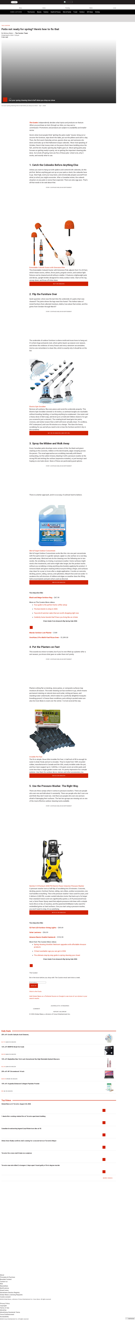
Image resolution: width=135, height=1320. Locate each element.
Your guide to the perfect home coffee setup (50, 605)
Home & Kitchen (16, 12)
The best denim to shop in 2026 (46, 609)
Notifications (4, 1288)
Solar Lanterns (35, 932)
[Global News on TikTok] (42, 1273)
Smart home (4, 1290)
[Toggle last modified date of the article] (20, 35)
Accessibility (4, 1317)
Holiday (97, 12)
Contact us (3, 1281)
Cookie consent (5, 1297)
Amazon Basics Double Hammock (42, 937)
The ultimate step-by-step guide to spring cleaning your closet (57, 955)
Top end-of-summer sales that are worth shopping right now (56, 613)
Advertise (3, 1310)
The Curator (31, 12)
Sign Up (33, 985)
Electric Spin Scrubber (37, 407)
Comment (36, 1008)
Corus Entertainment (7, 1314)
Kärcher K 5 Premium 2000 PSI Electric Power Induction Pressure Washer (56, 886)
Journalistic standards (60, 1006)
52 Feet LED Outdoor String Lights (42, 928)
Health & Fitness (56, 12)
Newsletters (4, 1286)
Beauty (39, 12)
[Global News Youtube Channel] (70, 1258)
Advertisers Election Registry (10, 1292)
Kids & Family (67, 12)
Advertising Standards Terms (10, 1312)
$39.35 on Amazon (58, 775)
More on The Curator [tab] (37, 602)
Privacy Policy (5, 1303)
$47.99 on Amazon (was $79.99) (59, 433)
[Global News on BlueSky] (97, 1273)
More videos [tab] (50, 602)
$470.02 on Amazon (59, 912)
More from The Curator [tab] (38, 942)
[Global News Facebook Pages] (14, 1258)
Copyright (3, 1306)
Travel (75, 12)
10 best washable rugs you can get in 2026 (50, 951)
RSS (1, 1284)
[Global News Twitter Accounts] (42, 1258)
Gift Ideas (90, 12)
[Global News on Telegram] (70, 1273)
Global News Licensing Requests (11, 1295)
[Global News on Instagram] (97, 1258)
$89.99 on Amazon (58, 582)
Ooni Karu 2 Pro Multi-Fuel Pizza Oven (44, 637)
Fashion (46, 12)
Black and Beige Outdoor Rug (40, 597)
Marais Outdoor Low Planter (40, 633)
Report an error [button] (59, 1011)
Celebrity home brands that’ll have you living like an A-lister (56, 617)
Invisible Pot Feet (35, 757)
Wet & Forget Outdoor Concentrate (42, 551)
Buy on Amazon (58, 284)
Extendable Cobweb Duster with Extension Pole (47, 267)
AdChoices (131, 1318)
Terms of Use (4, 1308)
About (2, 1275)
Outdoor (82, 12)
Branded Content (6, 1279)
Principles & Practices (7, 1277)
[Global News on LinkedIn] (14, 1273)
